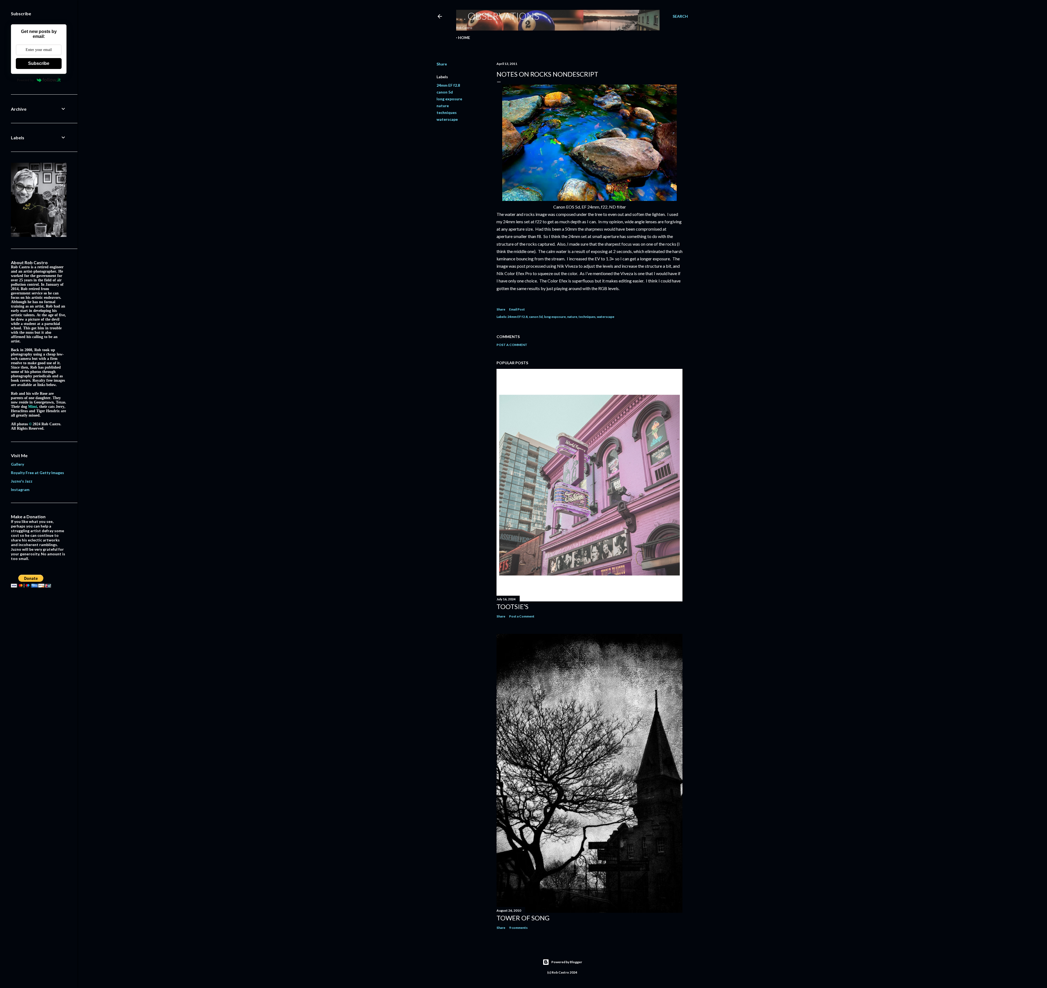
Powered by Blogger (566, 962)
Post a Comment (512, 345)
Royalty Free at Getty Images (37, 472)
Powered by (25, 80)
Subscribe (38, 63)
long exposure (449, 99)
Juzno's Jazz (21, 481)
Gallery (17, 464)
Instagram (20, 489)
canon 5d (445, 92)
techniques (447, 112)
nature (443, 105)
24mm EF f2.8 (448, 85)
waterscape (447, 119)
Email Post (517, 309)
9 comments (518, 928)
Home (464, 37)
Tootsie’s (512, 606)
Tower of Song (523, 918)
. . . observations (497, 16)
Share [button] (442, 64)
